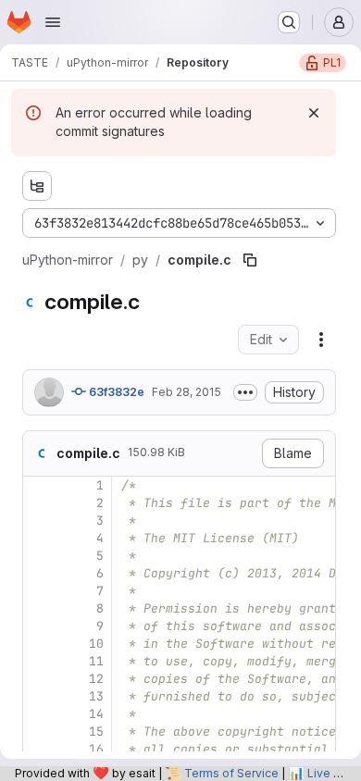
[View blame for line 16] (39, 749)
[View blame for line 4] (39, 538)
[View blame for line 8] (39, 608)
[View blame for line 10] (39, 643)
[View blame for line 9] (39, 626)
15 (96, 731)
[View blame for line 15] (39, 731)
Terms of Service (231, 773)
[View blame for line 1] (39, 485)
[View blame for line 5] (39, 555)
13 (96, 696)
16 (96, 749)
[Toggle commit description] (245, 392)
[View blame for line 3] (39, 520)
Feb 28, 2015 (186, 392)
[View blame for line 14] (39, 714)
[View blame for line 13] (39, 696)
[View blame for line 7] (39, 591)
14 (96, 714)
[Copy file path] (250, 260)
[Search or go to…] (289, 22)
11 (96, 661)
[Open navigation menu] (53, 22)
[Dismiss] (314, 113)
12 (96, 679)
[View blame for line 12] (39, 679)
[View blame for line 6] (39, 573)
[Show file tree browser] (37, 186)
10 (96, 643)
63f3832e (115, 392)
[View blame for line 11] (39, 661)
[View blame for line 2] (39, 503)
